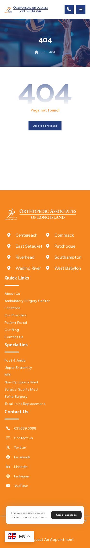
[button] (80, 9)
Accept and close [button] (66, 514)
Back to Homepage (45, 125)
